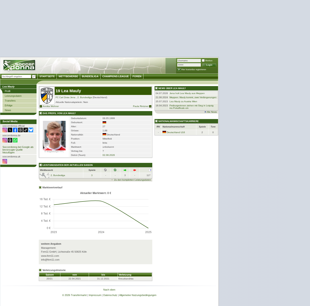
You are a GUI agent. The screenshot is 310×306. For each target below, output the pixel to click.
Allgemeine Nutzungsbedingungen (137, 295)
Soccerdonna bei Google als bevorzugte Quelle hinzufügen (18, 150)
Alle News (212, 112)
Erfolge (8, 105)
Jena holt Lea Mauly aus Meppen (187, 93)
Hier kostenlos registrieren (193, 69)
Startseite (47, 76)
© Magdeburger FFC (54, 151)
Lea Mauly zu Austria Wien (183, 101)
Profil (7, 91)
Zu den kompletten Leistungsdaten (132, 180)
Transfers (10, 100)
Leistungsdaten (13, 96)
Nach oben (109, 289)
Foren (137, 76)
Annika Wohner (51, 106)
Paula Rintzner (140, 106)
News (8, 110)
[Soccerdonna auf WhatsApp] (15, 141)
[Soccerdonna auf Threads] (20, 131)
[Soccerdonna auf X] (10, 131)
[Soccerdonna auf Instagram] (4, 131)
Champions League (115, 76)
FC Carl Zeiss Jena (65, 97)
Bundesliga (90, 76)
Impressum (95, 295)
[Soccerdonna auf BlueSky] (31, 131)
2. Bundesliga (84, 97)
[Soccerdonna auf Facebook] (15, 131)
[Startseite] (19, 66)
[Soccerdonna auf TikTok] (25, 131)
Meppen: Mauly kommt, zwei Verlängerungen (193, 97)
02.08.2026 (109, 155)
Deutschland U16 (176, 132)
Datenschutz (110, 295)
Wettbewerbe (68, 76)
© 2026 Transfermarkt (74, 295)
